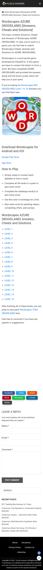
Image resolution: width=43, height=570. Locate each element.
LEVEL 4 (9, 243)
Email (5, 437)
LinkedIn (32, 398)
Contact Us (29, 547)
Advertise (21, 552)
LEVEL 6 (9, 252)
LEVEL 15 (9, 294)
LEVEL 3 (9, 238)
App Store (6, 163)
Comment (7, 449)
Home (6, 12)
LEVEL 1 (9, 229)
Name (5, 426)
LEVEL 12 (9, 280)
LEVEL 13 (9, 285)
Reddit (32, 393)
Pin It (7, 398)
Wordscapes (15, 12)
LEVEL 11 (9, 276)
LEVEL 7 (9, 257)
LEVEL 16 (9, 299)
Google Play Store (10, 157)
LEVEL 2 (9, 233)
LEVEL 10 (9, 271)
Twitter (21, 393)
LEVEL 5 (9, 248)
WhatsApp (18, 398)
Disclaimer (26, 542)
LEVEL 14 (9, 289)
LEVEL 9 (9, 266)
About (15, 542)
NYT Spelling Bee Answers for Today (16, 504)
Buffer (7, 402)
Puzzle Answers (21, 560)
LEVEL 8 (9, 261)
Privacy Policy (15, 547)
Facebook (8, 393)
